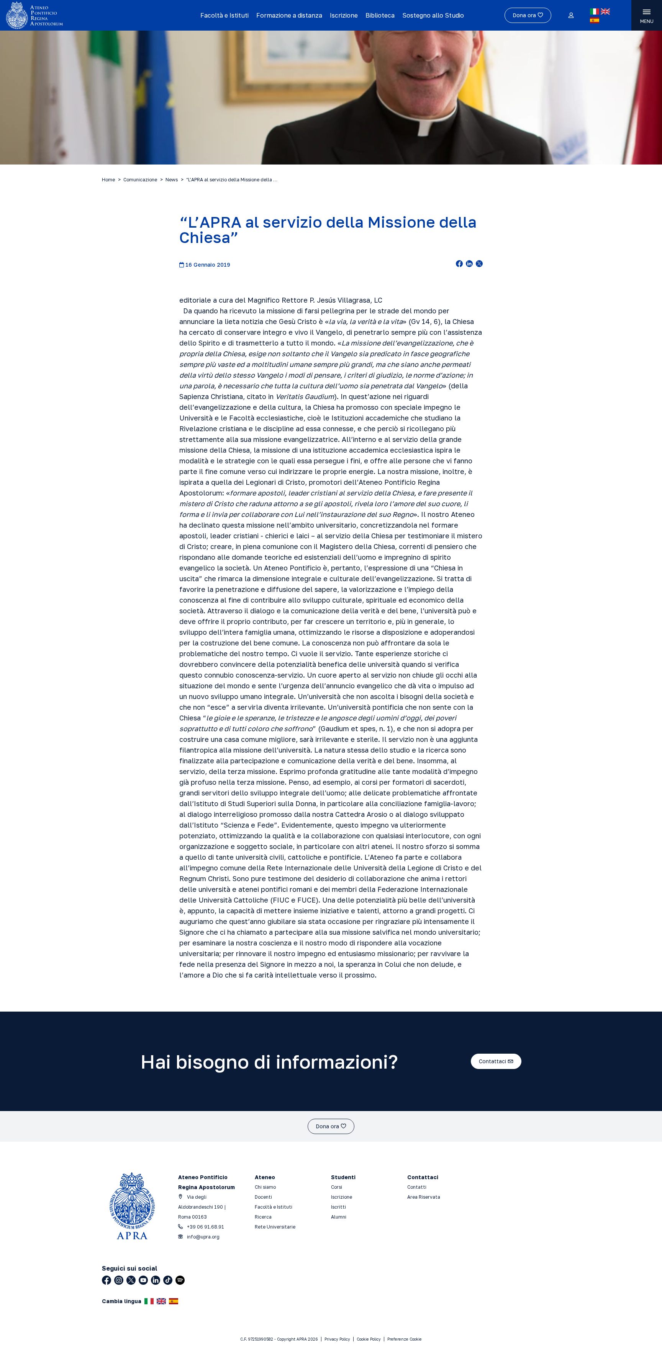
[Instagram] (118, 1280)
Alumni (338, 1217)
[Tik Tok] (167, 1280)
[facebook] (459, 264)
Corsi (336, 1187)
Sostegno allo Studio (433, 15)
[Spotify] (180, 1280)
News (172, 179)
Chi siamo (265, 1187)
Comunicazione (140, 179)
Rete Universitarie (275, 1227)
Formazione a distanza (289, 15)
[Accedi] (571, 15)
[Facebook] (106, 1280)
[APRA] (83, 15)
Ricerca (263, 1217)
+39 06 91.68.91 (205, 1227)
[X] (131, 1280)
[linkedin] (469, 264)
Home (108, 179)
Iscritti (338, 1207)
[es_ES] (594, 20)
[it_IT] (594, 11)
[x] (479, 264)
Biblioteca (380, 15)
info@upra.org (203, 1237)
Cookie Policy (369, 1339)
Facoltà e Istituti (224, 15)
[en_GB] (605, 11)
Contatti (416, 1187)
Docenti (263, 1197)
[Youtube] (143, 1280)
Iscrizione (344, 15)
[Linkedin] (155, 1280)
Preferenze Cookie (404, 1339)
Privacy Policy (337, 1339)
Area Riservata (423, 1197)
